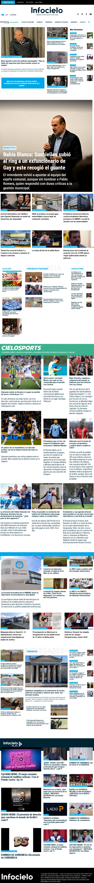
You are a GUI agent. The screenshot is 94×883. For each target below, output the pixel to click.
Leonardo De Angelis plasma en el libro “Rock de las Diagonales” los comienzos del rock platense (54, 594)
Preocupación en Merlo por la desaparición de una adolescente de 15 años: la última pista (46, 634)
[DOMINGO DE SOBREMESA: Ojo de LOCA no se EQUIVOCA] (81, 753)
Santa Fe (4, 628)
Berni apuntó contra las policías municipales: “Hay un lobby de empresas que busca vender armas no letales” (22, 63)
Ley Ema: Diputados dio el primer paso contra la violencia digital (77, 296)
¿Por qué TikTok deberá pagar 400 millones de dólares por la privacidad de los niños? (77, 665)
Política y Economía (11, 57)
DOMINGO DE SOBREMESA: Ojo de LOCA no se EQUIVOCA (81, 764)
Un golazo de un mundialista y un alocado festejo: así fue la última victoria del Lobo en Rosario (19, 449)
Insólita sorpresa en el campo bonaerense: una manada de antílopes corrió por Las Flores (36, 708)
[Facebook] (86, 14)
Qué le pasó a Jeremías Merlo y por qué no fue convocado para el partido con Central (54, 381)
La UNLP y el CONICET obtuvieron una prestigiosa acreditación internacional (80, 593)
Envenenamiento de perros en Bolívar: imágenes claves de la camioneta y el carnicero (53, 300)
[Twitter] (77, 14)
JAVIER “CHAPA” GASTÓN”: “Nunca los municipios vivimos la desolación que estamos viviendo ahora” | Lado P (55, 766)
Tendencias (73, 650)
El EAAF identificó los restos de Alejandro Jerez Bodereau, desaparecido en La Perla (53, 275)
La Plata (51, 62)
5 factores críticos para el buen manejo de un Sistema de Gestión (77, 686)
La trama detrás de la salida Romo (45, 250)
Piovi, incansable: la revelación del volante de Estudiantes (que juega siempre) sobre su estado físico (46, 514)
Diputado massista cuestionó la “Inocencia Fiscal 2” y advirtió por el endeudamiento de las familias (57, 91)
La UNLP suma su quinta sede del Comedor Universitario (80, 570)
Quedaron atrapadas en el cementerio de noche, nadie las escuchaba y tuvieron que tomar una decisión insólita (45, 692)
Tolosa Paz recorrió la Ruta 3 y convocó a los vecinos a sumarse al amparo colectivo (15, 253)
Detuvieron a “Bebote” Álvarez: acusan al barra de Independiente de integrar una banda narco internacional (55, 289)
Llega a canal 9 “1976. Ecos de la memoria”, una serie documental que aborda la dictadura (11, 313)
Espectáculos (48, 588)
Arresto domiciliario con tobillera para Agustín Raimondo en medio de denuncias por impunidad (15, 216)
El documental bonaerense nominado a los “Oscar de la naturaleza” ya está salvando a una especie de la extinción (37, 722)
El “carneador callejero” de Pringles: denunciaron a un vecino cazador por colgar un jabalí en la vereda (77, 676)
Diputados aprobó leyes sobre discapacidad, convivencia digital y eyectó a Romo (77, 305)
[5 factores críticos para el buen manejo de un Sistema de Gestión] (90, 685)
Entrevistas (48, 786)
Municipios (10, 147)
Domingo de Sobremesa (9, 851)
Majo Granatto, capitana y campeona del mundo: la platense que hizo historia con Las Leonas (80, 381)
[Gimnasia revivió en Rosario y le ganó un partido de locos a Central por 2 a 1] (21, 372)
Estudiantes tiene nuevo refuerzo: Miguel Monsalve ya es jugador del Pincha (77, 59)
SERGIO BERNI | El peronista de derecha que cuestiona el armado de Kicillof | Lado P (21, 817)
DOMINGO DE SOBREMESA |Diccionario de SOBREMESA (20, 856)
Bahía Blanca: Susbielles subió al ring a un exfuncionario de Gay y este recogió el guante (37, 161)
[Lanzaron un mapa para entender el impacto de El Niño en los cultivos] (55, 561)
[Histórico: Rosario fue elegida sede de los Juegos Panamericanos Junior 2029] (79, 621)
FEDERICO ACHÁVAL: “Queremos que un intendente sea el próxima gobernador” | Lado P (55, 821)
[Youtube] (90, 14)
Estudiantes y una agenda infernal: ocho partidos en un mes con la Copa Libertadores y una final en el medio (78, 514)
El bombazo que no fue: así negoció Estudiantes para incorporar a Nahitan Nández (55, 443)
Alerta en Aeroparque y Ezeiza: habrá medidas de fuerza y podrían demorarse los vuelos (21, 83)
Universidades (74, 565)
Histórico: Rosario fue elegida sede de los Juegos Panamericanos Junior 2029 (77, 634)
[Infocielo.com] (47, 10)
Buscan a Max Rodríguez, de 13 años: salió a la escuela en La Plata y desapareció (56, 67)
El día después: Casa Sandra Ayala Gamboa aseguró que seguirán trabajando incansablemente (76, 81)
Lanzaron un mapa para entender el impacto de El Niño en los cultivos (53, 571)
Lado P (4, 811)
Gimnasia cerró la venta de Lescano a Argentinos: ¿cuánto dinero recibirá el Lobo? (80, 444)
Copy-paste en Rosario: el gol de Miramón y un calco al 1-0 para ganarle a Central (78, 37)
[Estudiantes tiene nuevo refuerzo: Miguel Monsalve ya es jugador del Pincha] (90, 57)
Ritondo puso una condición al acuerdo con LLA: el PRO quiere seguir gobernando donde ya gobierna (76, 254)
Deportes (73, 33)
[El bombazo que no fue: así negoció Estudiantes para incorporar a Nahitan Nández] (55, 429)
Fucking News (6, 770)
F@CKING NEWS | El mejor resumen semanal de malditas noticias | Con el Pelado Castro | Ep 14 (55, 848)
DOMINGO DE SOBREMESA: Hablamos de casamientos (79, 819)
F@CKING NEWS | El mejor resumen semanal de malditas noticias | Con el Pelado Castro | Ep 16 (20, 777)
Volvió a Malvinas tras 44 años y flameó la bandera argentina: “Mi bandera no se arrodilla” (77, 696)
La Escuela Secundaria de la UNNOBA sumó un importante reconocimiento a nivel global (20, 594)
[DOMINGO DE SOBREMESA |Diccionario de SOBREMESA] (21, 840)
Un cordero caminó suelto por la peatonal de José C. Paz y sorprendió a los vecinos (77, 655)
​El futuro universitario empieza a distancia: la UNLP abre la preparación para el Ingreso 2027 (11, 713)
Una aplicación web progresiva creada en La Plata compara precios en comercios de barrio (11, 289)
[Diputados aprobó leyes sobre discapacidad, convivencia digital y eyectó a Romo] (89, 304)
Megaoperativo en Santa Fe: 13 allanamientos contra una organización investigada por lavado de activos (13, 636)
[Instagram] (82, 14)
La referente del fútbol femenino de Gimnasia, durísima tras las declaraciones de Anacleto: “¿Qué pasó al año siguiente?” (15, 515)
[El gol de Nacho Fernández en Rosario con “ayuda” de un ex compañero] (90, 46)
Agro (45, 565)
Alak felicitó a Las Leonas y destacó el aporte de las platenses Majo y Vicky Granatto (78, 69)
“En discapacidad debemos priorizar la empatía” (10, 335)
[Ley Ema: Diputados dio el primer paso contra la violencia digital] (89, 295)
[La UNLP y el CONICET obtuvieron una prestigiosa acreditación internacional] (81, 583)
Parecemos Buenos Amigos (78, 786)
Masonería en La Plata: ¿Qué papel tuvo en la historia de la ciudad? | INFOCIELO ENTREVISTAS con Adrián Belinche (55, 793)
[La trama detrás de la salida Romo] (47, 239)
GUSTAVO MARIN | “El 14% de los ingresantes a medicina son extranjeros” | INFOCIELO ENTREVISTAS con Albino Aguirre (80, 849)
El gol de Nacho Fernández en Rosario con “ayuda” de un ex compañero (76, 48)
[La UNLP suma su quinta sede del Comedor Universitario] (81, 561)
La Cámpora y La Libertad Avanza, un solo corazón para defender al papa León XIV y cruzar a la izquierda (78, 275)
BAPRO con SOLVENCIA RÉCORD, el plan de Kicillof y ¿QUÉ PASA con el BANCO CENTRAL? (80, 792)
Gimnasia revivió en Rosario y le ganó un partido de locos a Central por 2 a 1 (20, 393)
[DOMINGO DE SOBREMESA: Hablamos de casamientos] (81, 809)
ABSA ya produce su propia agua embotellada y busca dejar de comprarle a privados (45, 216)
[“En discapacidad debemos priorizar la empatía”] (12, 326)
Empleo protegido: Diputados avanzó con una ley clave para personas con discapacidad (77, 287)
